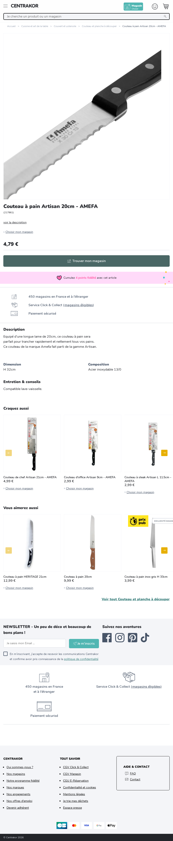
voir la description (15, 222)
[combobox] (86, 16)
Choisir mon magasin (19, 232)
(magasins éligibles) (146, 686)
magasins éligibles (79, 305)
